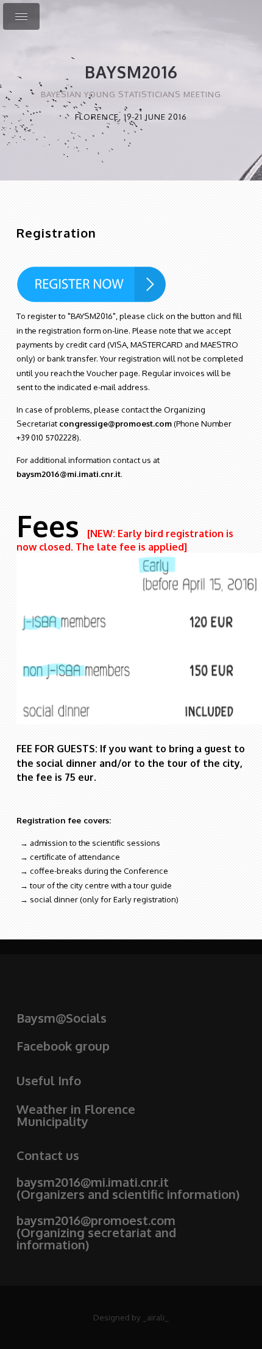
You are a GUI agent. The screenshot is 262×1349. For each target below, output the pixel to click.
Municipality (52, 1121)
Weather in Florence (75, 1109)
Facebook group (63, 1046)
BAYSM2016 (131, 72)
